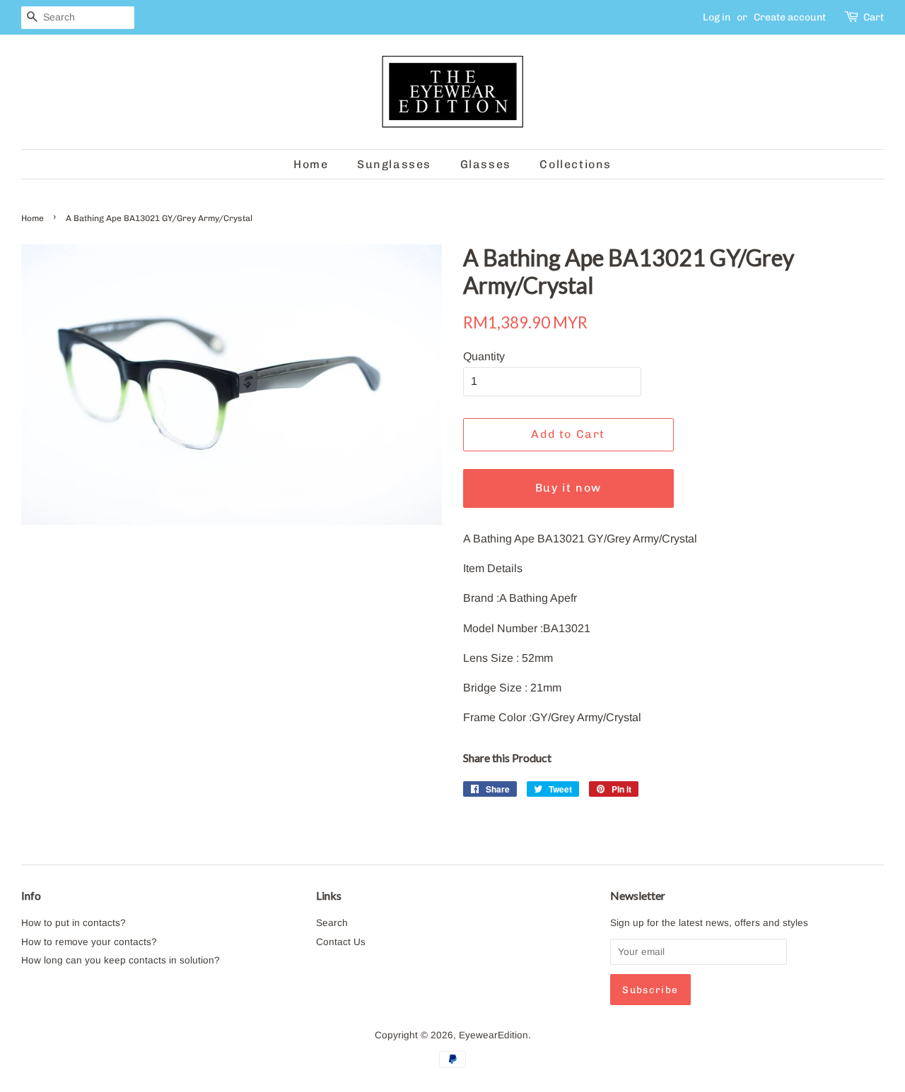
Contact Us (341, 942)
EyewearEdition (493, 1035)
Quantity (484, 356)
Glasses (485, 164)
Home (310, 164)
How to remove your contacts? (89, 942)
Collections (575, 164)
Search (332, 923)
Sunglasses (394, 164)
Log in (716, 17)
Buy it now (568, 487)
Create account (790, 17)
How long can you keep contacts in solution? (120, 960)
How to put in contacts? (73, 923)
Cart (873, 17)
